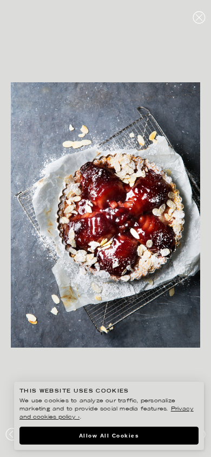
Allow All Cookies (109, 436)
